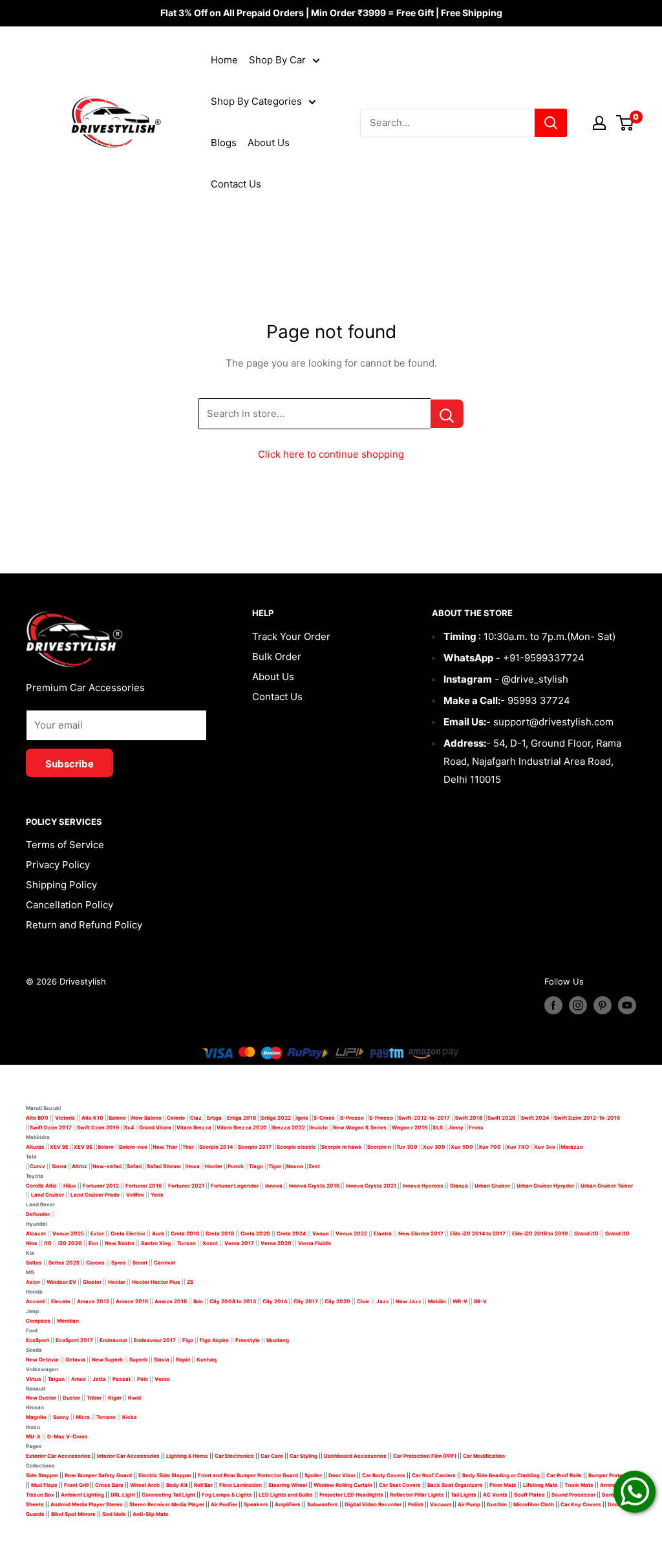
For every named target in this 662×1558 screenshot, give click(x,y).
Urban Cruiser (492, 1185)
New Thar (165, 1147)
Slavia (161, 1359)
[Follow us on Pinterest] (602, 1005)
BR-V (480, 1301)
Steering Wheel (288, 1485)
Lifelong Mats (540, 1485)
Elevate (60, 1301)
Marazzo (572, 1147)
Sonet (140, 1262)
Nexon (294, 1166)
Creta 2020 (255, 1233)
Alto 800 (37, 1118)
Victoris (65, 1118)
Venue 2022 (351, 1233)
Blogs (224, 142)
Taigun (56, 1379)
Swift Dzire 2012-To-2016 (587, 1118)
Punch (236, 1166)
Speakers (256, 1504)
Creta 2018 (220, 1233)
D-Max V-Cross (67, 1436)
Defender (38, 1214)
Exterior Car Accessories (58, 1456)
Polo (142, 1379)
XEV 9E (59, 1147)
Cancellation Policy (69, 905)
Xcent (210, 1243)
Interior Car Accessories (128, 1456)
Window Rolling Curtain (344, 1485)
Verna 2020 (276, 1243)
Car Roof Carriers (434, 1475)
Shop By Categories (256, 101)
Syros (119, 1262)
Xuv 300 (434, 1147)
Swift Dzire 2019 (98, 1127)
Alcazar (36, 1233)
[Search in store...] (447, 414)
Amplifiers (288, 1504)
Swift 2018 (468, 1118)
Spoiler (313, 1475)
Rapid (183, 1359)
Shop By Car (277, 60)
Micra (83, 1417)
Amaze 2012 (93, 1301)
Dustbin (497, 1504)
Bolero (106, 1147)
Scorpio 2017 (255, 1147)
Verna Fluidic (315, 1243)
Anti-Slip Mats (151, 1514)
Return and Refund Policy (84, 925)
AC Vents (495, 1494)
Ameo (78, 1379)
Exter (97, 1233)
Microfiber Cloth (533, 1504)
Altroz (79, 1166)
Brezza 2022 (288, 1127)
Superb (138, 1359)
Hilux (70, 1185)
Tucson (186, 1243)
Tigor (274, 1166)
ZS (190, 1282)
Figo (187, 1340)
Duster (71, 1397)
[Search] (551, 123)
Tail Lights (463, 1494)
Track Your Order (291, 636)
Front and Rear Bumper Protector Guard (248, 1475)
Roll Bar (203, 1485)
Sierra (58, 1166)
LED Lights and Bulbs (286, 1494)
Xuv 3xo (544, 1147)
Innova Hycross (423, 1185)
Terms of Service (65, 844)
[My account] (599, 123)
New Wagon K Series (360, 1127)
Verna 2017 (239, 1243)
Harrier (213, 1166)
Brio (198, 1301)
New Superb (107, 1359)
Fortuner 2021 (186, 1185)
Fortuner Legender (235, 1185)
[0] (625, 123)
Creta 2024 (291, 1233)
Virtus (33, 1379)
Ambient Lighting (82, 1494)
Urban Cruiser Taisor (607, 1185)
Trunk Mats (578, 1485)
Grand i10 (586, 1233)
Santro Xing (156, 1243)
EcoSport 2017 (74, 1340)
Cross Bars (109, 1485)
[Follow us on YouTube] (627, 1005)
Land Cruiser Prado (95, 1194)
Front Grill (76, 1485)
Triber (94, 1397)
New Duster (41, 1397)
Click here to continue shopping (331, 454)
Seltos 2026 (64, 1262)
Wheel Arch (145, 1485)
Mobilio (437, 1301)
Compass (38, 1321)
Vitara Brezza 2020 (242, 1127)
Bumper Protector (610, 1475)
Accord (35, 1301)
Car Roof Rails (564, 1475)
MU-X (33, 1436)
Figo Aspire (214, 1340)
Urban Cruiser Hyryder (545, 1185)
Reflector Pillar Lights (417, 1494)
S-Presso (352, 1118)
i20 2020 (70, 1243)
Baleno (117, 1118)
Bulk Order (276, 656)
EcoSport (37, 1340)
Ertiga (214, 1118)
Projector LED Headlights (351, 1494)
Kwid (134, 1397)
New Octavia (42, 1359)
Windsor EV (61, 1282)
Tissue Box (40, 1494)
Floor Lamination (240, 1485)
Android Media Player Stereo (86, 1504)
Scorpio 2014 (216, 1147)
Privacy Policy (58, 865)
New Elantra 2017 (420, 1233)
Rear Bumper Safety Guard (98, 1475)
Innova (274, 1185)
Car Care (272, 1456)
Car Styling (303, 1456)
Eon (93, 1243)
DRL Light (123, 1494)
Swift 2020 (501, 1118)
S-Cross (324, 1118)
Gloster (92, 1282)
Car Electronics (234, 1456)
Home (224, 60)
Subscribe (69, 764)
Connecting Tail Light (168, 1494)
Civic (363, 1301)
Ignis (302, 1118)
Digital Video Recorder (373, 1504)
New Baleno (146, 1118)
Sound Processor (573, 1494)
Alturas (35, 1147)
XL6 (437, 1127)
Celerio (176, 1118)
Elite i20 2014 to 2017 (478, 1233)
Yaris (157, 1194)
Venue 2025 (68, 1233)
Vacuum (440, 1504)
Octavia (75, 1359)
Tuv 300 (407, 1147)
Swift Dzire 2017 (51, 1127)
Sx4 (129, 1127)
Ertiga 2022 (276, 1118)
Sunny (61, 1417)
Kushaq (207, 1359)
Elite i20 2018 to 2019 (540, 1233)
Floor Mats (503, 1485)
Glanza (459, 1185)
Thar (188, 1147)
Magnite (36, 1417)
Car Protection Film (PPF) (424, 1456)
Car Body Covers (383, 1475)
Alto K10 (92, 1118)
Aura (158, 1233)
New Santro (119, 1243)
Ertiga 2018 (241, 1118)
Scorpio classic (296, 1147)
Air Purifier (224, 1504)
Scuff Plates (529, 1494)
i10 (48, 1243)
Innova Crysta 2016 (314, 1185)
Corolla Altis (41, 1185)
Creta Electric (128, 1233)
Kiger (115, 1397)
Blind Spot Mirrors (73, 1514)
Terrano (106, 1417)
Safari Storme (164, 1166)
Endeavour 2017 (155, 1340)
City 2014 (274, 1301)
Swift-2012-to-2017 (424, 1118)
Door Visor (342, 1475)
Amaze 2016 (132, 1301)
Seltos (34, 1262)
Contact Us (236, 184)
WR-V (460, 1301)
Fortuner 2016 (143, 1185)
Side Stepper (42, 1475)
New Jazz (409, 1301)
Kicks (129, 1417)
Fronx (476, 1127)
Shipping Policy (61, 885)
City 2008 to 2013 (232, 1301)
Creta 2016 (185, 1233)
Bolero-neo (133, 1147)
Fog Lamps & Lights (227, 1494)
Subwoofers (322, 1504)
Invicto (319, 1127)
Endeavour (113, 1340)
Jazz (382, 1301)
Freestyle (247, 1340)
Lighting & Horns (187, 1456)
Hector (116, 1282)
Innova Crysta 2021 (371, 1185)
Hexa (193, 1166)
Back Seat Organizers (455, 1485)
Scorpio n (379, 1147)
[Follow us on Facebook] (553, 1005)
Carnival (164, 1262)
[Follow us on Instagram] (578, 1005)
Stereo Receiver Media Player (166, 1504)
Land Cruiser (47, 1194)
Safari (134, 1166)
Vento (162, 1379)
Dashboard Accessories (355, 1456)
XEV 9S (83, 1147)
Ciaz (196, 1118)
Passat (121, 1379)
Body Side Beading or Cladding (501, 1475)
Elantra (383, 1233)
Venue (320, 1233)
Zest (314, 1166)
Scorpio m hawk (341, 1147)
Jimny (456, 1127)
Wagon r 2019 (409, 1127)
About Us (269, 142)
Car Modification (484, 1456)
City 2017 (306, 1301)
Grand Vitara (155, 1127)
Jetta (99, 1379)
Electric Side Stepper (164, 1475)
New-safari (107, 1166)
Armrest (610, 1485)
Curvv (37, 1166)
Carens (95, 1262)
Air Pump (469, 1504)
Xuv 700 (489, 1147)
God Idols (114, 1514)
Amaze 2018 (171, 1301)
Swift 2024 (535, 1118)
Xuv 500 (462, 1147)
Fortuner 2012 (101, 1185)
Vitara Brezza (193, 1127)
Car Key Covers (581, 1504)
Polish (415, 1504)
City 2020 (337, 1301)
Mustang (277, 1340)
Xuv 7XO (517, 1147)
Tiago (256, 1166)
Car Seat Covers (400, 1485)
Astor (33, 1282)
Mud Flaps (44, 1485)
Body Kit (176, 1485)
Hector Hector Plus (156, 1282)
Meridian (68, 1321)
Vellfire (135, 1194)
